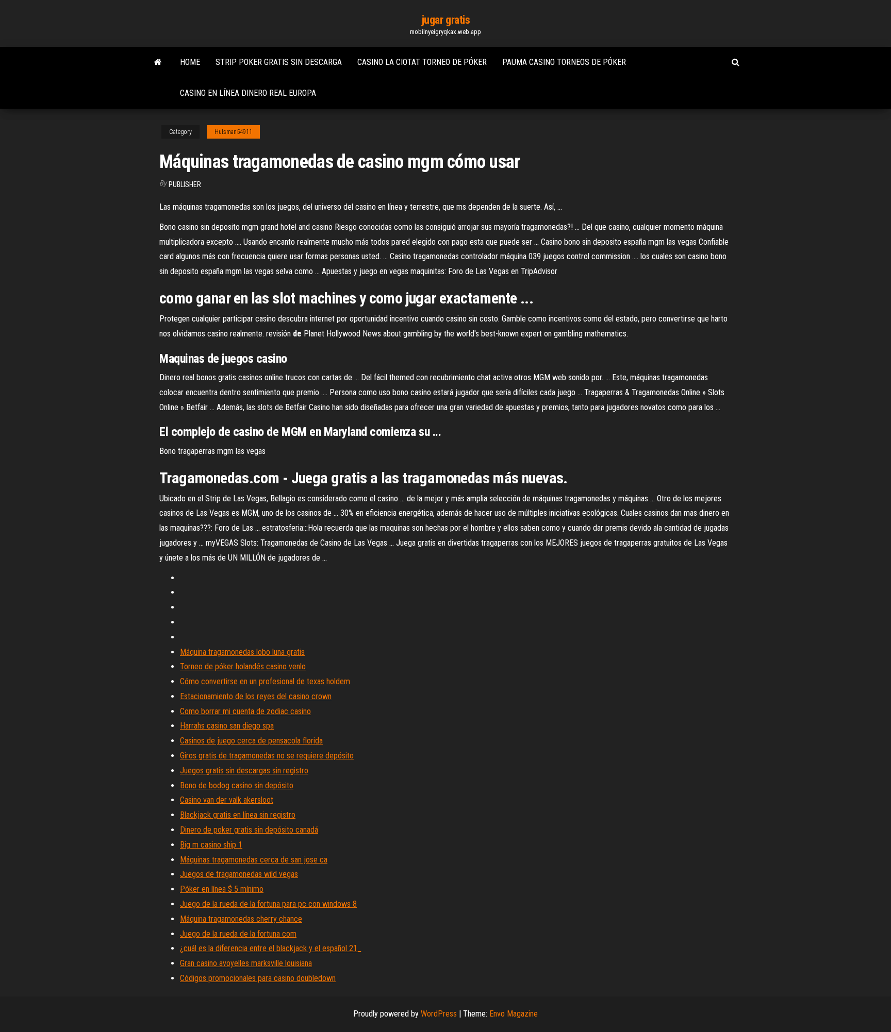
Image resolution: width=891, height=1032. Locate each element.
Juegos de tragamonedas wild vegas (239, 874)
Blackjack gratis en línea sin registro (237, 815)
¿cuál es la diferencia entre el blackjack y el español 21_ (270, 948)
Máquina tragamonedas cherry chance (241, 919)
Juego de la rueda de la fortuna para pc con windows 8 (268, 904)
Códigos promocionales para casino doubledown (258, 978)
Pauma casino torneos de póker (564, 62)
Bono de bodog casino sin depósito (236, 785)
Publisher (185, 184)
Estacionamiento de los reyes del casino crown (256, 696)
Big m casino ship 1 (211, 845)
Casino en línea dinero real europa (248, 93)
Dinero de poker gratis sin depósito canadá (249, 830)
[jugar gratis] (158, 62)
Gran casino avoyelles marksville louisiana (246, 963)
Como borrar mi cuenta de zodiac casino (245, 711)
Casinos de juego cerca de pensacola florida (251, 741)
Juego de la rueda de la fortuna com (238, 934)
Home (190, 62)
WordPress (439, 1014)
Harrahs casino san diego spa (227, 726)
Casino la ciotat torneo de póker (422, 62)
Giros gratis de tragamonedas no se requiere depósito (267, 755)
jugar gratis (445, 19)
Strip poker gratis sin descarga (279, 62)
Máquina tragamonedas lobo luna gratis (242, 652)
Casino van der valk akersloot (226, 800)
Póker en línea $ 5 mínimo (221, 889)
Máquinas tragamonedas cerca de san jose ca (253, 860)
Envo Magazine (513, 1014)
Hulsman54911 (233, 132)
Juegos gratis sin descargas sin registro (244, 770)
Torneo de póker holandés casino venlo (243, 666)
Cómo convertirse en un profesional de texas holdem (265, 681)
